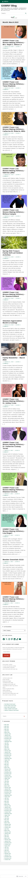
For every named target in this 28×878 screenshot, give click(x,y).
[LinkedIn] (14, 639)
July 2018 (6, 816)
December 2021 (7, 753)
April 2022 (6, 747)
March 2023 (7, 732)
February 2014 (7, 839)
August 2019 (7, 796)
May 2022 (6, 746)
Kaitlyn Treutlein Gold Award (10, 708)
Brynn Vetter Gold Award (9, 707)
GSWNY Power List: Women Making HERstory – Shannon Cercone (14, 490)
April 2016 (6, 828)
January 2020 (7, 789)
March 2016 (7, 830)
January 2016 (7, 833)
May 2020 (6, 782)
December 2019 (7, 790)
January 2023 (7, 735)
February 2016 (7, 832)
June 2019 (6, 799)
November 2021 (7, 755)
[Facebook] (4, 639)
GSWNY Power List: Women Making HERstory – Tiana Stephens (14, 84)
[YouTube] (20, 639)
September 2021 (8, 758)
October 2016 (7, 827)
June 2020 (6, 781)
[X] (6, 639)
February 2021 (7, 769)
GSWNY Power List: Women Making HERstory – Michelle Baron (14, 599)
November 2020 (7, 773)
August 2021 (7, 760)
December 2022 (7, 737)
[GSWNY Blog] (14, 17)
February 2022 (7, 750)
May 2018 (6, 819)
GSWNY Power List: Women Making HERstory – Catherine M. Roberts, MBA (14, 129)
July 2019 (6, 798)
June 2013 (6, 848)
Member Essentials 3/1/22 (13, 560)
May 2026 (6, 724)
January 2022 (7, 752)
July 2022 (6, 743)
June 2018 (6, 818)
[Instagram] (9, 639)
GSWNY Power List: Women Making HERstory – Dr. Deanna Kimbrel (14, 294)
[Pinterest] (12, 639)
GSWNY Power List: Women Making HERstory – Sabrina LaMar (14, 171)
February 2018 (7, 824)
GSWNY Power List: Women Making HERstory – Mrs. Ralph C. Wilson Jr (14, 43)
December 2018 (7, 809)
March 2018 (7, 822)
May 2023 (6, 729)
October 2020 (7, 775)
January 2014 (7, 841)
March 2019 (7, 804)
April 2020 (6, 784)
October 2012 (7, 859)
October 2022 (7, 740)
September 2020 (8, 776)
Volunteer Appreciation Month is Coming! (12, 322)
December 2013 (7, 842)
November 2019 (7, 792)
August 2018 (7, 815)
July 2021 (6, 761)
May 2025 (6, 726)
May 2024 (6, 727)
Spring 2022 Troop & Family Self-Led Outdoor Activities (13, 253)
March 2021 (7, 767)
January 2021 (7, 770)
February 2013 (7, 853)
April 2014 (6, 836)
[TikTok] (17, 639)
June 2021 (6, 763)
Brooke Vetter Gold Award (10, 705)
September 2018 (8, 813)
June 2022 (6, 744)
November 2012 (7, 858)
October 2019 (7, 793)
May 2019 (6, 801)
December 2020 (7, 772)
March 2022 (7, 749)
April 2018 (6, 821)
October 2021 (7, 756)
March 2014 (7, 838)
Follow (6, 655)
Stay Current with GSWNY (10, 644)
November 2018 (7, 810)
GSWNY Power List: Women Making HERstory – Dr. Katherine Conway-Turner (14, 445)
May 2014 (6, 835)
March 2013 (7, 852)
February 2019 (7, 805)
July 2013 (6, 847)
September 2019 (8, 795)
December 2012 (7, 856)
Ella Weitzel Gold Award (9, 704)
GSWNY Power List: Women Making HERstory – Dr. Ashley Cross (14, 401)
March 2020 (7, 786)
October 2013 (7, 844)
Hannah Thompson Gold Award (11, 710)
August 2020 (7, 778)
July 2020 (6, 779)
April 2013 (6, 850)
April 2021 (6, 766)
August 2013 (7, 845)
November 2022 (7, 738)
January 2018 (7, 825)
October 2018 (7, 812)
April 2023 (6, 730)
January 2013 (7, 855)
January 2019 (7, 807)
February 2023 (7, 733)
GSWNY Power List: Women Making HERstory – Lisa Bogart (14, 531)
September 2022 (8, 741)
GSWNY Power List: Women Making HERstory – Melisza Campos (14, 212)
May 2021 (6, 764)
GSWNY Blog (9, 5)
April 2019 (6, 802)
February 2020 (7, 787)
